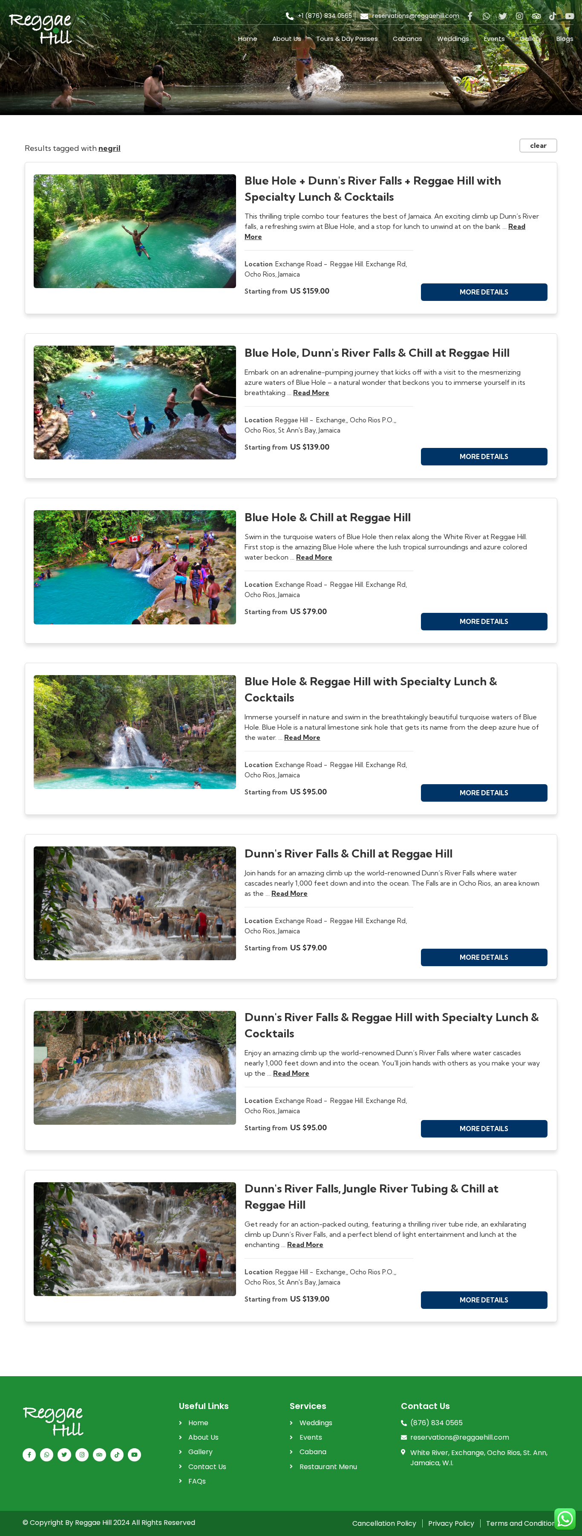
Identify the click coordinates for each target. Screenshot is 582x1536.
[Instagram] (520, 16)
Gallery (531, 38)
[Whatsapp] (486, 16)
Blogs (564, 38)
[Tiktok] (553, 16)
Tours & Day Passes (347, 38)
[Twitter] (503, 16)
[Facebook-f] (470, 16)
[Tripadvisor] (536, 16)
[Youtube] (569, 16)
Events (494, 38)
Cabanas (407, 38)
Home (247, 38)
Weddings (453, 38)
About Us (286, 38)
